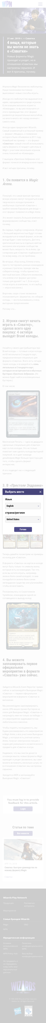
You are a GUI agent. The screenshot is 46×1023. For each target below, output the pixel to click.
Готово (23, 529)
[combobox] (20, 506)
